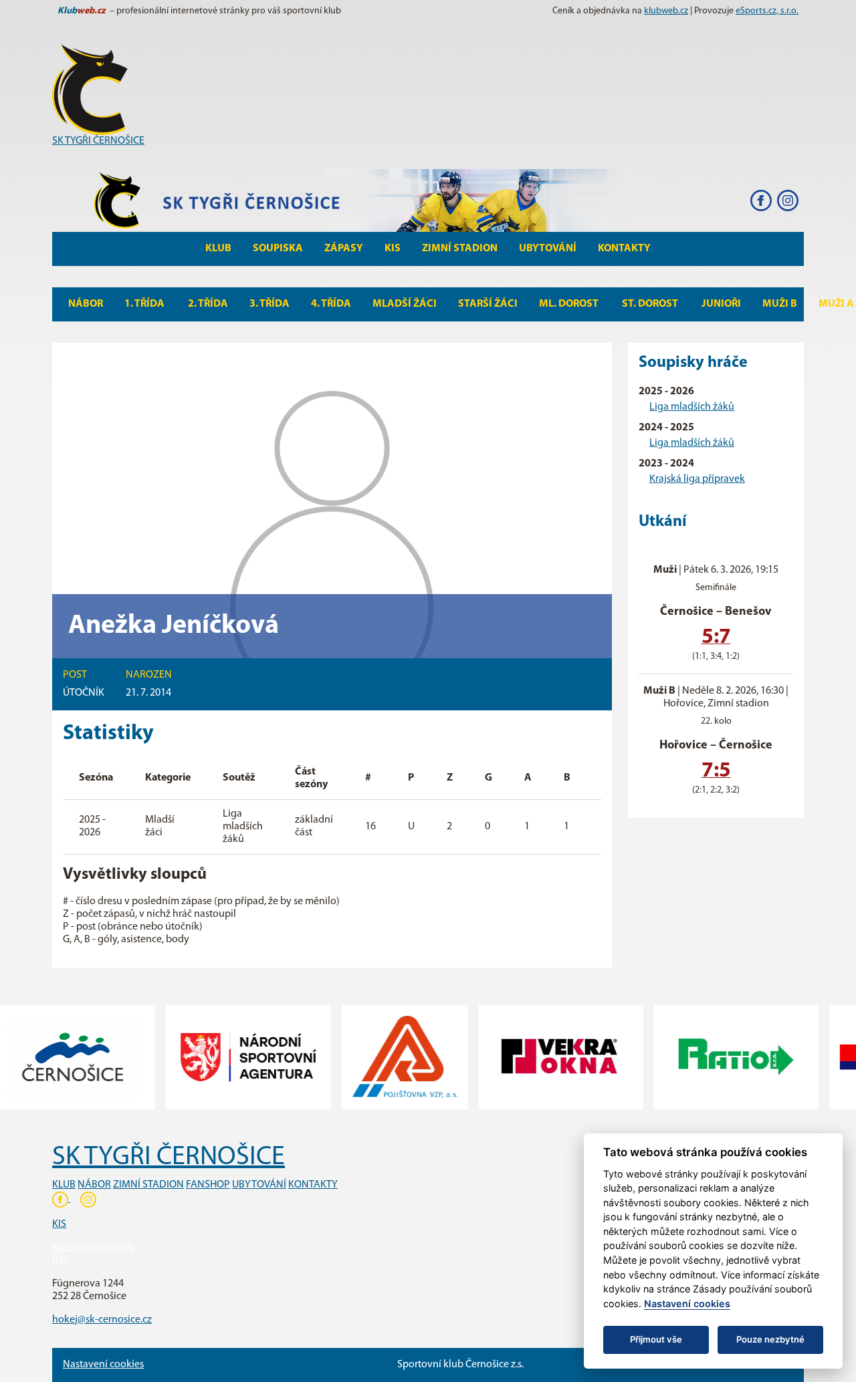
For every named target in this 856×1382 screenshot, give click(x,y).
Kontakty (624, 248)
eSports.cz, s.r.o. (767, 11)
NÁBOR (94, 1185)
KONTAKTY (313, 1185)
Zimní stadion (460, 248)
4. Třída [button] (331, 304)
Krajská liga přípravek (697, 479)
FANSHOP (208, 1185)
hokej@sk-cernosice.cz (102, 1320)
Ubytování (547, 248)
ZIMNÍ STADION (148, 1185)
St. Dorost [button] (651, 304)
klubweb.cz (666, 11)
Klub (218, 248)
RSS (60, 1260)
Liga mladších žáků (691, 407)
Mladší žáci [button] (404, 304)
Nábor (85, 304)
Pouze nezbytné (770, 1339)
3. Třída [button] (269, 304)
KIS (393, 248)
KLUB (64, 1185)
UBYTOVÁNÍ (259, 1185)
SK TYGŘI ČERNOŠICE (98, 141)
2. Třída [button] (208, 304)
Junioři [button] (721, 304)
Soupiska (278, 248)
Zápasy (343, 248)
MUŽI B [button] (779, 304)
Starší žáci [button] (488, 304)
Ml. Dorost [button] (570, 304)
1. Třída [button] (145, 304)
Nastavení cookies (92, 1247)
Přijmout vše (656, 1339)
